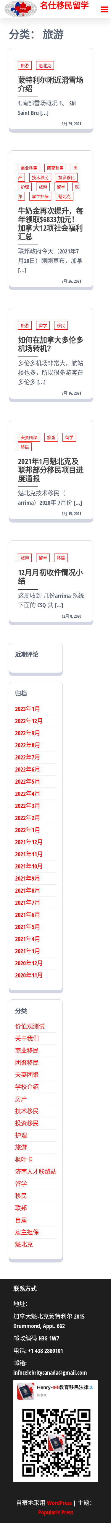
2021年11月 (29, 854)
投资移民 (66, 177)
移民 (61, 325)
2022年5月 (27, 781)
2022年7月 (27, 757)
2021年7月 (27, 903)
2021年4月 (27, 939)
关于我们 (27, 1038)
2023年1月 (27, 709)
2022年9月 (27, 733)
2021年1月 (27, 951)
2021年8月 (27, 890)
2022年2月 (27, 818)
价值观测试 (30, 1026)
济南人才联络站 (36, 1172)
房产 (21, 1099)
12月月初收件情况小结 (50, 576)
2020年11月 (29, 975)
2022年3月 (27, 806)
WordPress (59, 1503)
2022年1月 (27, 830)
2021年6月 (27, 915)
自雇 (21, 1220)
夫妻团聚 (29, 437)
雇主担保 (40, 196)
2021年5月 (27, 927)
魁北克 (45, 65)
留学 (61, 187)
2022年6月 (27, 769)
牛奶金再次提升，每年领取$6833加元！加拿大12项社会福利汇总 (50, 223)
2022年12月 (29, 721)
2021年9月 (27, 878)
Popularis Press (55, 1512)
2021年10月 (29, 866)
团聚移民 (55, 168)
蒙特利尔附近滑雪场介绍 (50, 84)
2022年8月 (27, 745)
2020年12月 (29, 963)
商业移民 (29, 168)
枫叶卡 (24, 1160)
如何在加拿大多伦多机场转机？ (50, 344)
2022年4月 (27, 794)
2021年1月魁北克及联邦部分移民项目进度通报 (50, 469)
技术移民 (40, 177)
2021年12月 (29, 842)
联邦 (21, 1208)
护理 (25, 187)
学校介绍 (27, 1087)
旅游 (25, 65)
